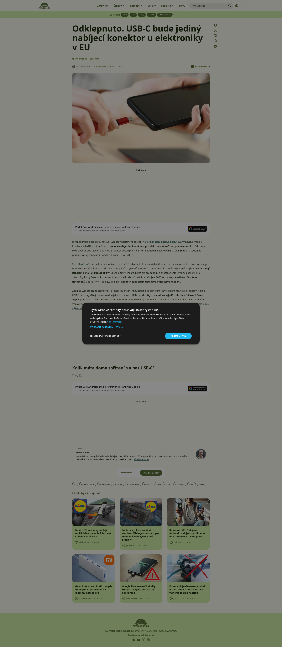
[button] (141, 327)
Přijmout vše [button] (178, 335)
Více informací (114, 321)
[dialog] (141, 323)
